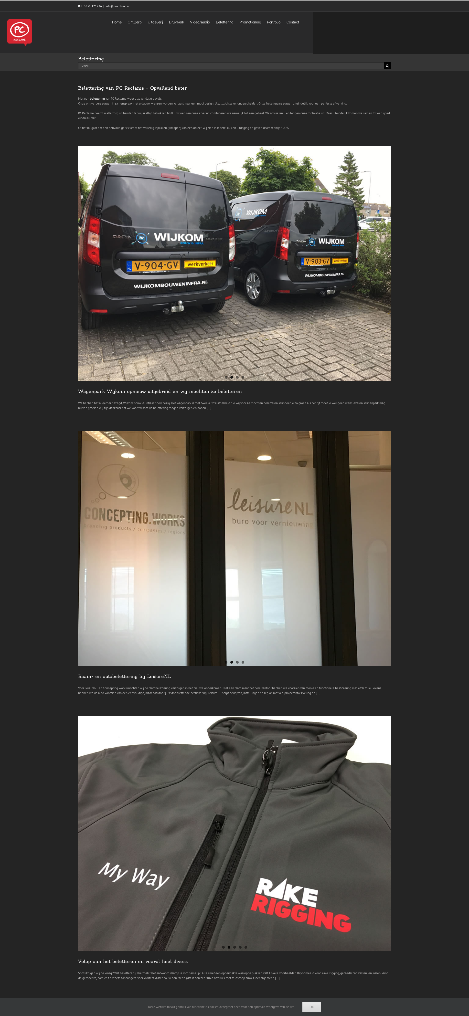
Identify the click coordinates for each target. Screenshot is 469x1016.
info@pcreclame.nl (118, 6)
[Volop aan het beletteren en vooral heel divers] (234, 833)
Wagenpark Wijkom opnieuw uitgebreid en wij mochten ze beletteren (160, 391)
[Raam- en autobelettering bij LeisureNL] (234, 548)
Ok (311, 1007)
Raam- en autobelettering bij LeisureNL (124, 676)
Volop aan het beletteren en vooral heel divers (133, 961)
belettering (97, 98)
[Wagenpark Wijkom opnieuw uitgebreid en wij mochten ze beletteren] (234, 263)
